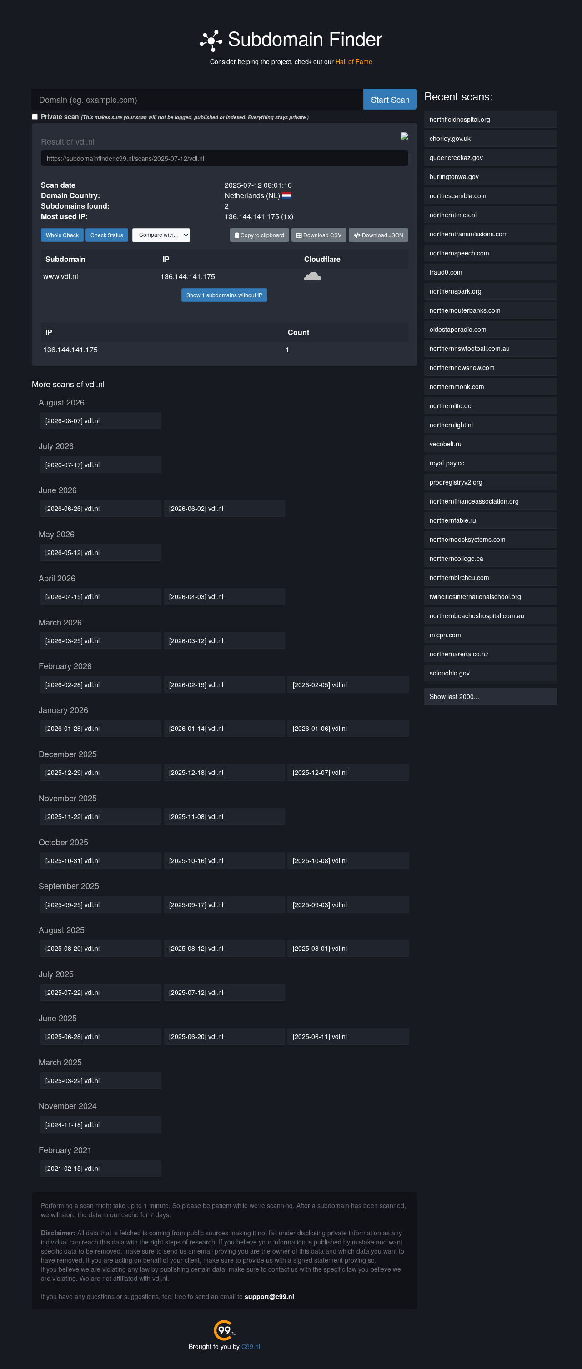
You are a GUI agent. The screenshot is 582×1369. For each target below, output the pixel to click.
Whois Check (62, 235)
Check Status (106, 235)
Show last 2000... (454, 696)
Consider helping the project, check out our (291, 61)
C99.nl (250, 1346)
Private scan (175, 116)
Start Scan (390, 99)
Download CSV (321, 235)
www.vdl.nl (60, 276)
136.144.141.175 (188, 276)
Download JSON (382, 235)
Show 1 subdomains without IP (224, 295)
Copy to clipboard (261, 235)
